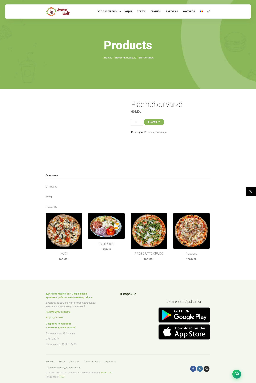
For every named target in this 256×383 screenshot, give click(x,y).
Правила (156, 11)
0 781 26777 (52, 338)
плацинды (129, 57)
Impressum (110, 361)
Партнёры (172, 11)
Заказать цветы (92, 361)
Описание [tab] (52, 175)
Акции (128, 11)
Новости (50, 361)
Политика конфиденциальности (64, 367)
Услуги (141, 11)
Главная (107, 57)
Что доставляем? (108, 11)
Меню (62, 361)
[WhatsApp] (236, 374)
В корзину (154, 122)
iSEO (62, 377)
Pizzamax (117, 57)
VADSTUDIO (106, 372)
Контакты (189, 11)
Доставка (74, 361)
